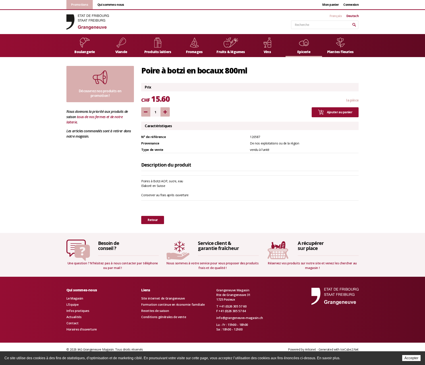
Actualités (73, 317)
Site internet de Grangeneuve (163, 298)
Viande (121, 51)
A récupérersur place (310, 245)
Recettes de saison (155, 311)
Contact (72, 323)
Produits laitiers (157, 51)
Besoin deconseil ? (108, 245)
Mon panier (330, 4)
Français (336, 15)
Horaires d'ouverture (81, 329)
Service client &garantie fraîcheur (218, 245)
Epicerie (303, 51)
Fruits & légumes (230, 51)
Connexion (351, 4)
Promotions (79, 4)
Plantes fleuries (340, 51)
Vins (267, 51)
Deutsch (352, 15)
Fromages (194, 51)
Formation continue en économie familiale (173, 304)
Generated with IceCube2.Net (339, 349)
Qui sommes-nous (110, 4)
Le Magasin (74, 298)
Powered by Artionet (302, 349)
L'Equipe (72, 304)
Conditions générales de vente (163, 317)
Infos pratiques (77, 311)
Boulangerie (84, 51)
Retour (153, 220)
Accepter (411, 358)
